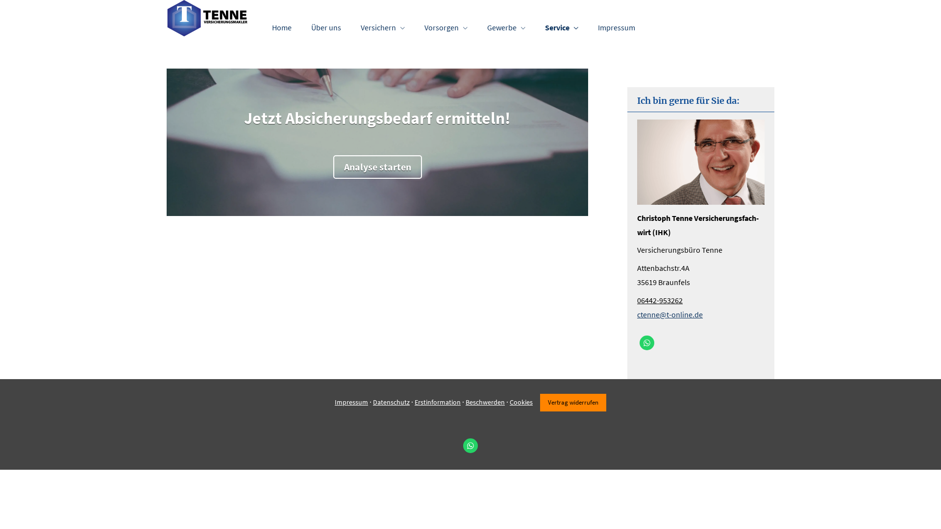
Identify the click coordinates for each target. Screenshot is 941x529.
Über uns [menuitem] (326, 27)
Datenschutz (391, 402)
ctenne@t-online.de (670, 314)
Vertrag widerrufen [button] (573, 402)
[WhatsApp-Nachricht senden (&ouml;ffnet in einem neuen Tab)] (647, 343)
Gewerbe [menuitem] (502, 27)
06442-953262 (660, 300)
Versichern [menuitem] (378, 27)
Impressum (351, 402)
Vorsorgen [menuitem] (441, 27)
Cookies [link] (521, 402)
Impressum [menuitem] (616, 27)
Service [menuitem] (557, 27)
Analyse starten (377, 167)
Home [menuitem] (282, 27)
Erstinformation (438, 402)
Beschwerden (485, 402)
